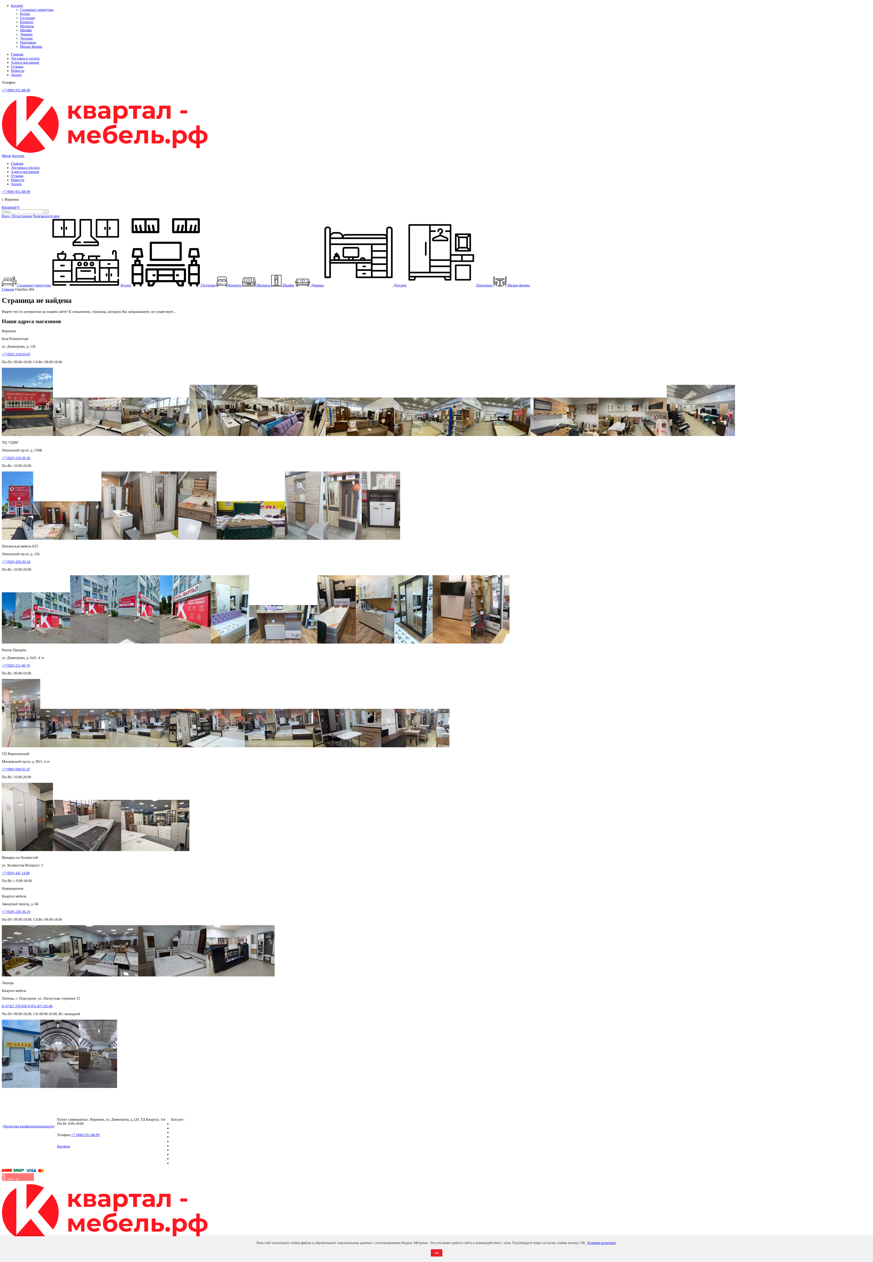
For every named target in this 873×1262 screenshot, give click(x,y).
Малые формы (31, 46)
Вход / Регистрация (17, 216)
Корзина (9, 207)
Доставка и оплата (25, 58)
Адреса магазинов (25, 62)
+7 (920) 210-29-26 (16, 458)
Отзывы (17, 66)
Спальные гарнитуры (36, 10)
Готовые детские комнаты (191, 1154)
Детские (26, 38)
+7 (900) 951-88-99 (16, 90)
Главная (17, 54)
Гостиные (27, 18)
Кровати (26, 22)
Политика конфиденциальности (28, 1126)
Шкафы (26, 30)
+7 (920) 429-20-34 (16, 562)
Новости (17, 71)
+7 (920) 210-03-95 (16, 354)
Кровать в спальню (186, 1137)
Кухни (25, 14)
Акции (16, 75)
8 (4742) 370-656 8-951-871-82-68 (27, 1006)
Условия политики (601, 1243)
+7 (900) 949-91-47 (16, 769)
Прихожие (28, 42)
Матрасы (27, 26)
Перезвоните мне (46, 216)
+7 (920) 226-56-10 (16, 912)
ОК (436, 1253)
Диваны (26, 34)
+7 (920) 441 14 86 (16, 873)
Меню (6, 156)
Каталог (17, 6)
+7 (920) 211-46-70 (16, 665)
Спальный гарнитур (186, 1124)
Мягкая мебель (182, 1150)
